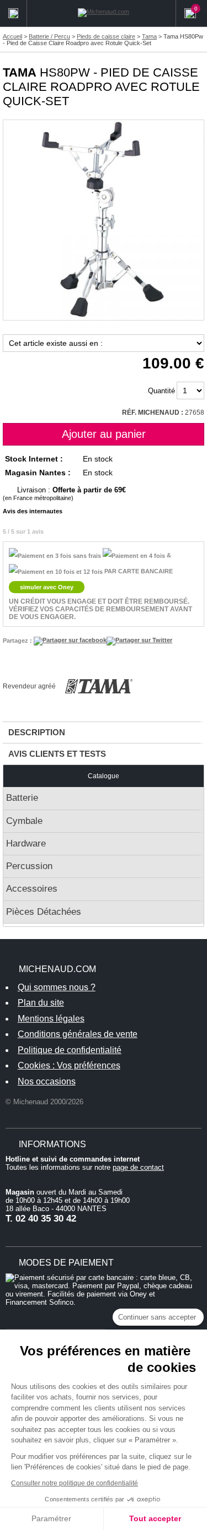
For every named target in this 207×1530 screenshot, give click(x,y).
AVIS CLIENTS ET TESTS (57, 753)
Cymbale (24, 821)
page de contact (138, 1167)
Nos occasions (47, 1081)
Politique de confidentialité (69, 1050)
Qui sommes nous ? (56, 987)
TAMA (19, 72)
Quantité (161, 391)
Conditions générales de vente (77, 1034)
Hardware (26, 843)
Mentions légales (51, 1018)
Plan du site (41, 1002)
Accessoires (31, 888)
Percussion (29, 866)
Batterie (22, 798)
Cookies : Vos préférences (69, 1065)
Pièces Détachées (43, 912)
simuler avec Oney (46, 587)
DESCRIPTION (36, 732)
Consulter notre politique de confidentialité (74, 1483)
